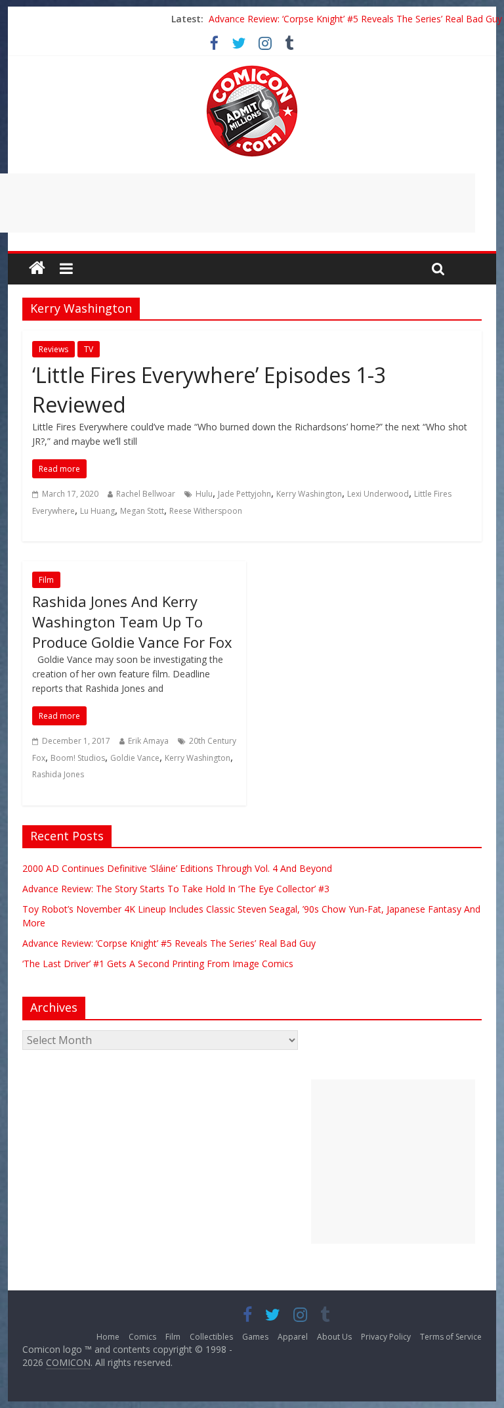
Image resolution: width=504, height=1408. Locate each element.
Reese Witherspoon (205, 510)
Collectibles (211, 1336)
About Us (334, 1336)
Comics (142, 1336)
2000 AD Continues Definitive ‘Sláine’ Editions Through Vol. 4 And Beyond (177, 868)
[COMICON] (252, 69)
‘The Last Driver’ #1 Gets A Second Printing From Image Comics (157, 963)
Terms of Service (451, 1336)
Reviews (53, 349)
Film (46, 579)
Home (107, 1336)
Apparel (293, 1336)
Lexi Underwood (378, 493)
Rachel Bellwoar (145, 493)
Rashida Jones (58, 774)
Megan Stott (142, 510)
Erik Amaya (148, 740)
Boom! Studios (78, 757)
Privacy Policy (386, 1336)
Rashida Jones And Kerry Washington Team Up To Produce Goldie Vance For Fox (132, 621)
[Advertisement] (393, 1161)
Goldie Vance (134, 757)
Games (255, 1336)
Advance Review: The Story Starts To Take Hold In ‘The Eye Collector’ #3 (175, 888)
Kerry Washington (309, 493)
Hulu (204, 493)
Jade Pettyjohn (244, 493)
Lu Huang (97, 510)
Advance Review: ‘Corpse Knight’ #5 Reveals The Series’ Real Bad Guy (355, 18)
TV (88, 349)
